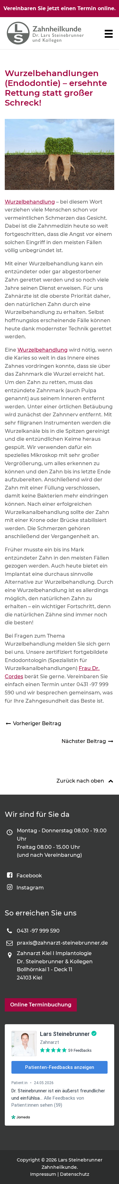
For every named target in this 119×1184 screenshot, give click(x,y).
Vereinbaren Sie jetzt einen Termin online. (59, 8)
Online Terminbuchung (40, 1005)
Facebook (29, 876)
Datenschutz (74, 1174)
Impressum (43, 1174)
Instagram (30, 888)
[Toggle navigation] (109, 34)
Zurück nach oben (80, 781)
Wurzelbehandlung (30, 202)
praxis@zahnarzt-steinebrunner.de (62, 943)
